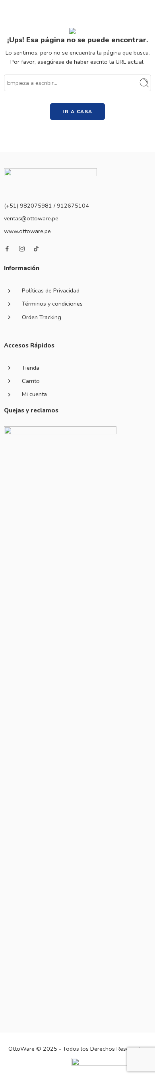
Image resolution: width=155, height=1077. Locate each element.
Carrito (31, 381)
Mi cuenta (34, 394)
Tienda (30, 368)
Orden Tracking (41, 317)
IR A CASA (77, 111)
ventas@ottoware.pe (31, 218)
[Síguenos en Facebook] (7, 248)
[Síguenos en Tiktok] (36, 248)
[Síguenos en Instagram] (21, 248)
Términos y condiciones (52, 304)
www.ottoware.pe (27, 231)
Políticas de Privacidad (50, 290)
